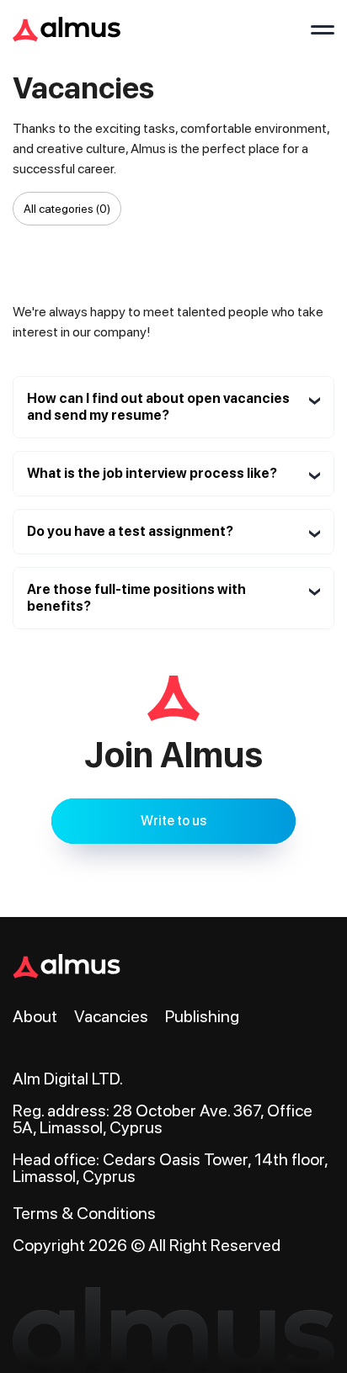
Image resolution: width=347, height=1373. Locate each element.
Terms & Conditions (84, 1213)
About (35, 1016)
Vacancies (111, 1016)
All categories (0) (67, 208)
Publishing (202, 1016)
